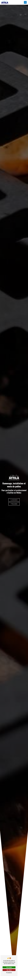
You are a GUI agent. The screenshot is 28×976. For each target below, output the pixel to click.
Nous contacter (14, 504)
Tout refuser (9, 970)
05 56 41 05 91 (14, 500)
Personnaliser (9, 972)
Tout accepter (9, 967)
